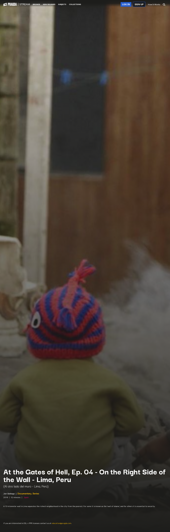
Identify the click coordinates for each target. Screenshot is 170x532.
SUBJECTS (62, 4)
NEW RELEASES (49, 4)
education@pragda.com (61, 523)
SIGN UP (139, 4)
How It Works (154, 4)
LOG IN (126, 4)
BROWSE (36, 4)
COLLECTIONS (75, 4)
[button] (164, 4)
